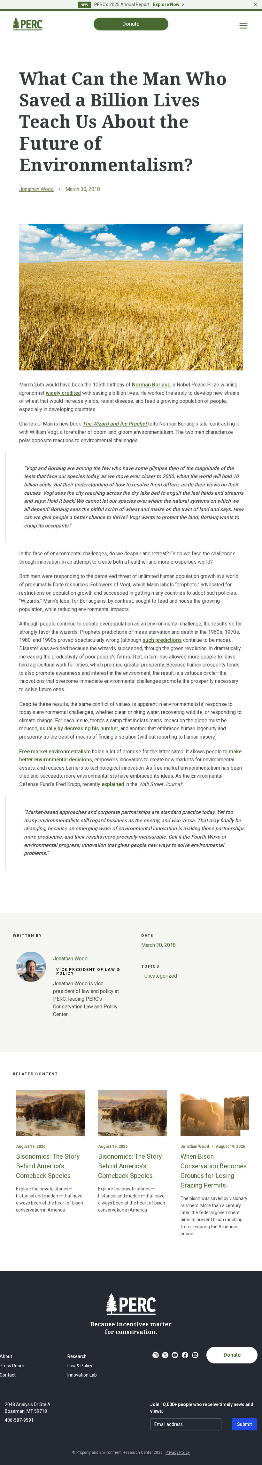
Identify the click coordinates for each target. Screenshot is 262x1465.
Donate (232, 1355)
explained (113, 784)
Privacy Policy (178, 1452)
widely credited (63, 393)
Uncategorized (160, 976)
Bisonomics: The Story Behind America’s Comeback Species (48, 1166)
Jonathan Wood (36, 189)
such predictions (162, 640)
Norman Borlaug (151, 385)
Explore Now (166, 4)
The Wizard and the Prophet (115, 424)
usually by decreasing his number (79, 728)
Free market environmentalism (55, 752)
